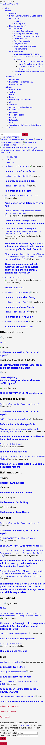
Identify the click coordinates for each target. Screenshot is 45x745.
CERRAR (3, 744)
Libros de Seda (20, 38)
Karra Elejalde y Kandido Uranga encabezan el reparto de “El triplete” (20, 380)
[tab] (11, 157)
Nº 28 (3, 342)
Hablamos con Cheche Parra (17, 166)
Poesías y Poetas (16, 115)
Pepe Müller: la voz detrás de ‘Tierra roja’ (22, 195)
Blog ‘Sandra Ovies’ (17, 26)
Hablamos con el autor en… (21, 82)
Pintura (12, 117)
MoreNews (25, 725)
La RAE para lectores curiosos (13, 671)
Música (12, 122)
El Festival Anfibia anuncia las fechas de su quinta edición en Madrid (21, 366)
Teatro (12, 92)
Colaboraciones (16, 51)
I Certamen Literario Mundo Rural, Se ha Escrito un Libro (30, 62)
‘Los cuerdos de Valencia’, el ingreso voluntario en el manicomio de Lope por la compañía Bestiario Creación (23, 231)
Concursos (14, 109)
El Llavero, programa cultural (26, 36)
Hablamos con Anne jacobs (12, 145)
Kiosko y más (19, 23)
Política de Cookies (8, 711)
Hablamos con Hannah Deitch (16, 492)
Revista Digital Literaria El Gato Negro (25, 16)
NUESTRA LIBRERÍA (10, 137)
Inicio (7, 8)
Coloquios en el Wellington (21, 107)
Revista (8, 10)
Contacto (9, 127)
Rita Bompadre (20, 49)
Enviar (3, 738)
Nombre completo (8, 733)
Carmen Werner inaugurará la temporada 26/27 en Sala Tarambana (23, 212)
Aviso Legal (5, 717)
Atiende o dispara (12, 277)
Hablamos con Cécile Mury (14, 502)
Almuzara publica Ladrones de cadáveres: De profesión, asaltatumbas (19, 430)
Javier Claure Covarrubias (25, 46)
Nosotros (13, 13)
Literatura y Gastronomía (20, 99)
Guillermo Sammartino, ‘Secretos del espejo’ (19, 404)
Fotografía (13, 120)
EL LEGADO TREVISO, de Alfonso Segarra (21, 393)
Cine (11, 102)
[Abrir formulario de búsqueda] (1, 132)
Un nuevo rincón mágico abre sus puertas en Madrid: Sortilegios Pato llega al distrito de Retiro (21, 614)
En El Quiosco (15, 18)
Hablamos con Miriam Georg (21, 139)
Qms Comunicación (22, 41)
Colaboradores (15, 28)
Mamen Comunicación (23, 31)
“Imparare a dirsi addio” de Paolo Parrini (17, 696)
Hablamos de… (15, 89)
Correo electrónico (8, 735)
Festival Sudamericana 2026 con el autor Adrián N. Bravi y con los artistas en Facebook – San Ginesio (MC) (22, 553)
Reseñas (12, 97)
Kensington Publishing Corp (26, 33)
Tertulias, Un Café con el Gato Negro (25, 125)
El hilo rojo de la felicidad (11, 444)
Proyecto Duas (20, 43)
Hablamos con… (16, 84)
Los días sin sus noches (10, 662)
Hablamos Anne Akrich (12, 482)
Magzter (17, 21)
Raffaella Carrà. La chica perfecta (14, 419)
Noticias (8, 87)
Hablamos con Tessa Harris (14, 512)
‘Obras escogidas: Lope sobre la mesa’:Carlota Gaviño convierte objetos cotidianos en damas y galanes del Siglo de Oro (25, 256)
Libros (12, 94)
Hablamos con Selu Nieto (16, 186)
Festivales (13, 112)
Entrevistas (9, 76)
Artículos (13, 104)
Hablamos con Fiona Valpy (11, 142)
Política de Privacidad (9, 706)
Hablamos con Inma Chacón (17, 302)
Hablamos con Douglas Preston (14, 150)
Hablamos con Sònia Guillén (17, 176)
